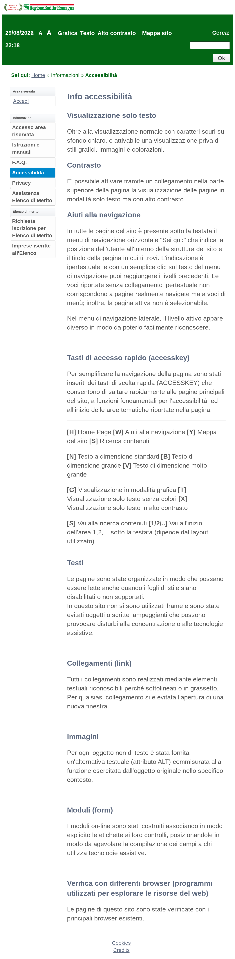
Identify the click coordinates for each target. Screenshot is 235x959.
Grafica (67, 33)
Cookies (121, 943)
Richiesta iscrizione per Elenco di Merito (32, 228)
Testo (87, 33)
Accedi (21, 101)
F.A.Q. (19, 162)
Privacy (21, 183)
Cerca (220, 33)
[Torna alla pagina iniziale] (39, 7)
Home (38, 75)
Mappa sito (157, 33)
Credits (121, 950)
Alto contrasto (116, 33)
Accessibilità (28, 172)
